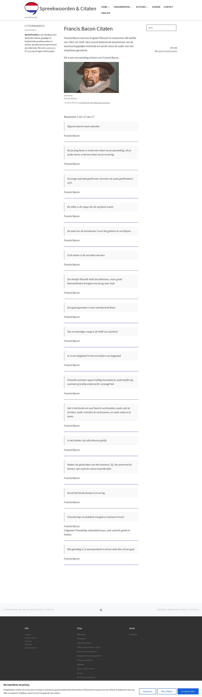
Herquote (133, 634)
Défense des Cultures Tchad (88, 647)
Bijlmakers (81, 634)
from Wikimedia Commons (100, 103)
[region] (101, 689)
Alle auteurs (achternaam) (166, 51)
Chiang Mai (81, 638)
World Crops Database (86, 677)
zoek (29, 51)
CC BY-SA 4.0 (84, 103)
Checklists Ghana (84, 643)
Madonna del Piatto (85, 660)
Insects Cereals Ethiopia (87, 651)
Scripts (80, 673)
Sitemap (28, 641)
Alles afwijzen (166, 691)
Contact (28, 634)
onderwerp (50, 48)
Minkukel (80, 664)
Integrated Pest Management (89, 656)
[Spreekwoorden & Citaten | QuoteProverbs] (31, 7)
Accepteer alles (188, 691)
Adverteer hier (31, 647)
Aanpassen (147, 691)
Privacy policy (30, 638)
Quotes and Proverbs (86, 668)
